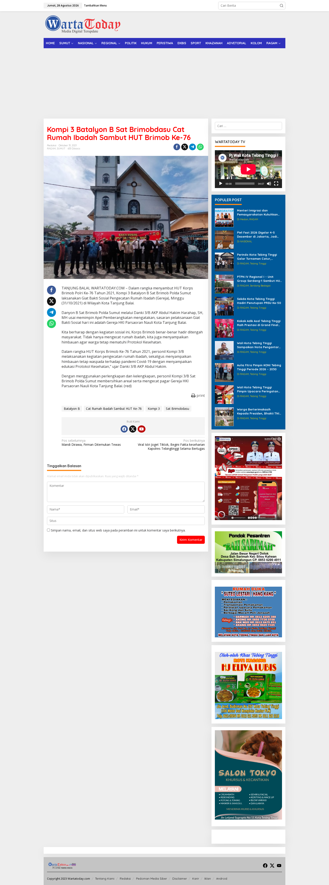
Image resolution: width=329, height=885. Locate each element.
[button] (281, 5)
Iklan (207, 878)
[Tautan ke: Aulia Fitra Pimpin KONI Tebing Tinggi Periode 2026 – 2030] (224, 372)
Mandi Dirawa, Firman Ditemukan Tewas (91, 443)
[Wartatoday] (83, 24)
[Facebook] (124, 429)
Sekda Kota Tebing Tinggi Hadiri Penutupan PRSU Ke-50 (259, 301)
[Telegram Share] (192, 147)
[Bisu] (269, 183)
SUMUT (61, 148)
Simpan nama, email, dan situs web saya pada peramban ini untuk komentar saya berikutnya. (118, 530)
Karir (195, 878)
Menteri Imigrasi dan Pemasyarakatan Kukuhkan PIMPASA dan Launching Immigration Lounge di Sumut (259, 212)
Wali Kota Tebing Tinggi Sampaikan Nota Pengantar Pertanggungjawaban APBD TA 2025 (258, 345)
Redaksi (125, 878)
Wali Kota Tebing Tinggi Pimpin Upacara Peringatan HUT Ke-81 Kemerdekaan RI (257, 389)
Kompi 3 (154, 408)
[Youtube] (141, 429)
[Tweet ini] (184, 147)
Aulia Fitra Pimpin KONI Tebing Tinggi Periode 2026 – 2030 (259, 367)
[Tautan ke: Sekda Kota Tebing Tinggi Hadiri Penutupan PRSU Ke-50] (224, 306)
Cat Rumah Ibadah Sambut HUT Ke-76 (114, 408)
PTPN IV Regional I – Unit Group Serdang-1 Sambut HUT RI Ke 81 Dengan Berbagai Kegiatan (259, 279)
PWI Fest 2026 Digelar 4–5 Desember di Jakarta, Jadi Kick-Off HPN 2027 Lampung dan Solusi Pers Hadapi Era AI (259, 235)
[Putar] (220, 183)
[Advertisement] (164, 81)
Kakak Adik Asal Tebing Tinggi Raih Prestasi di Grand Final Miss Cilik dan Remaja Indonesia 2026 (258, 323)
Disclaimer (179, 878)
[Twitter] (132, 429)
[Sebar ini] (176, 147)
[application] (248, 169)
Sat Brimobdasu (177, 408)
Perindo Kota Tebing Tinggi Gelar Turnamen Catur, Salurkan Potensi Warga (257, 257)
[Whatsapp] (200, 147)
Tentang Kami (104, 878)
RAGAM (51, 148)
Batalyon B (72, 408)
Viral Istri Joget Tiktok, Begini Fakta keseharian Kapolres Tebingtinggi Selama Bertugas (171, 445)
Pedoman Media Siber (151, 878)
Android (221, 878)
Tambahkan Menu (95, 5)
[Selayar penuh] (276, 183)
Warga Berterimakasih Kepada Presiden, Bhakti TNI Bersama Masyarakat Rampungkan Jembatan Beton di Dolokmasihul (258, 411)
